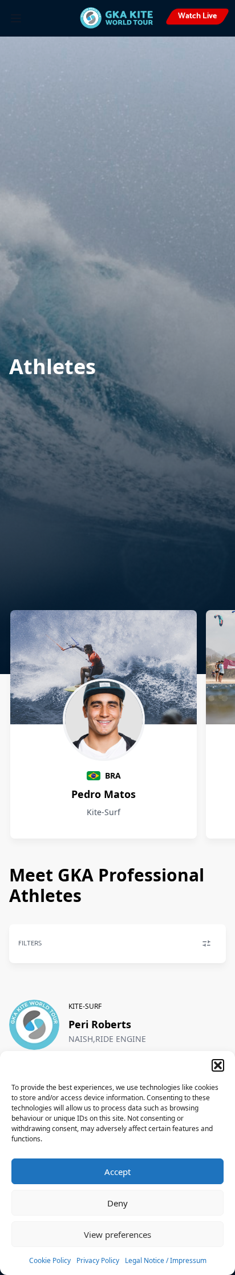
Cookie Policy (50, 1260)
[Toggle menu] (16, 18)
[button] (218, 1065)
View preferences (117, 1234)
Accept (117, 1171)
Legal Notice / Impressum (165, 1260)
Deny (117, 1203)
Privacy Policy (97, 1260)
